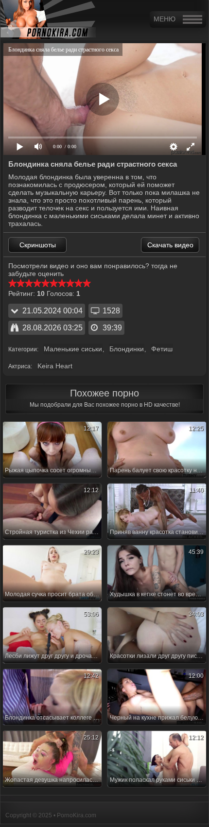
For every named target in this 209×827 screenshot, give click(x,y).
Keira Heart (54, 366)
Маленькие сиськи (73, 349)
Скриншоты (37, 245)
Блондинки (126, 349)
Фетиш (162, 349)
